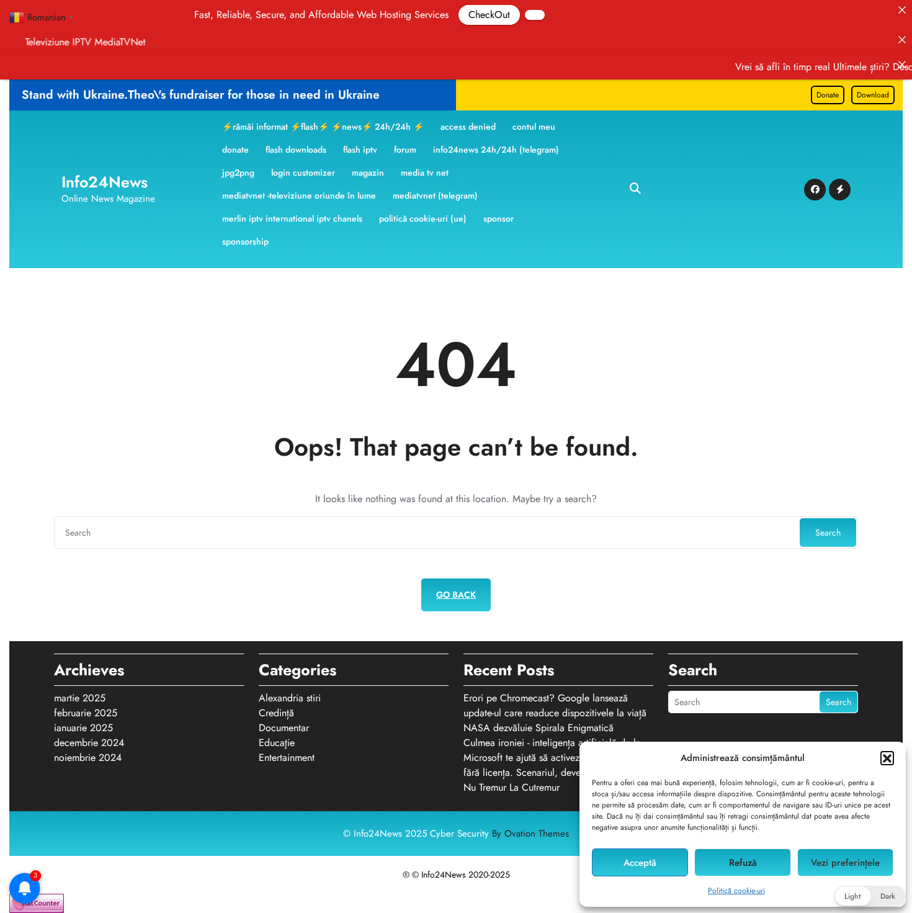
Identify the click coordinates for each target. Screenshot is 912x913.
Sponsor (498, 218)
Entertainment (287, 757)
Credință (276, 713)
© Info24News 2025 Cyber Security (456, 833)
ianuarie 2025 (83, 728)
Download (873, 95)
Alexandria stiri (290, 698)
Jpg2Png (238, 172)
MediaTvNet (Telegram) (435, 195)
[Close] (902, 10)
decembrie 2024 (89, 742)
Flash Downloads (296, 149)
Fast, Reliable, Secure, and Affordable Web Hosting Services (295, 14)
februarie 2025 (85, 713)
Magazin (368, 172)
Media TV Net (425, 172)
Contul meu (533, 126)
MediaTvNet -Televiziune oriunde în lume (299, 195)
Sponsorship (245, 241)
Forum (405, 149)
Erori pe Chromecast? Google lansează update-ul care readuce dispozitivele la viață (554, 705)
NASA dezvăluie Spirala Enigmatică (538, 728)
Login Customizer (303, 172)
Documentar (284, 728)
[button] (887, 758)
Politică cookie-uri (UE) (423, 218)
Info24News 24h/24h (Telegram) (496, 149)
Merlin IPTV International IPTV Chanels (292, 218)
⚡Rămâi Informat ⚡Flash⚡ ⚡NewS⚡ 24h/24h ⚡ (323, 126)
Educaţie (277, 742)
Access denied (468, 126)
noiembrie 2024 (88, 757)
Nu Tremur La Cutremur (511, 787)
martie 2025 (79, 698)
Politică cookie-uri (736, 890)
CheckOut (462, 14)
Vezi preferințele (845, 863)
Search (828, 532)
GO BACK (456, 594)
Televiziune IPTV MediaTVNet (123, 42)
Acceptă (640, 863)
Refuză (743, 863)
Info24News (104, 182)
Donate (827, 95)
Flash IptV (360, 149)
